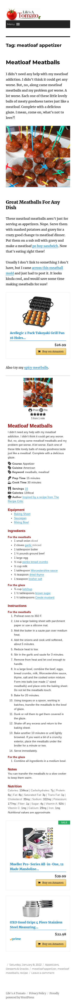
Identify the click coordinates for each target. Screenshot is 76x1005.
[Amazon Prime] (38, 939)
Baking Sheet (22, 513)
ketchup (27, 589)
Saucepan (20, 518)
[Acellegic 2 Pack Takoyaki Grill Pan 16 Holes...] (38, 312)
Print (35, 410)
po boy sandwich (45, 246)
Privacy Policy (37, 993)
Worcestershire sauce (44, 570)
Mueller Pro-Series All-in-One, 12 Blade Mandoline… (37, 866)
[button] (11, 24)
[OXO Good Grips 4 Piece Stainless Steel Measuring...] (38, 908)
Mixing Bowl (21, 522)
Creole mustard (44, 597)
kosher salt (35, 578)
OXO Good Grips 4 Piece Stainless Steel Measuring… (36, 924)
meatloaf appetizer (44, 968)
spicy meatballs (36, 367)
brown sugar (43, 593)
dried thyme (36, 574)
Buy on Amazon (53, 351)
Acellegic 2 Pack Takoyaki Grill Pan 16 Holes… (37, 335)
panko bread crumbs (35, 561)
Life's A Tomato (16, 993)
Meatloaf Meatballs (33, 62)
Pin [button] (45, 410)
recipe (24, 972)
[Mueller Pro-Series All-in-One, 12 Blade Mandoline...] (38, 843)
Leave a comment (42, 972)
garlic (28, 545)
